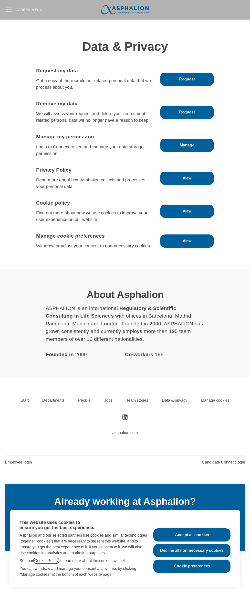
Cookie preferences (192, 566)
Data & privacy (174, 400)
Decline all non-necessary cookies (192, 550)
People (84, 400)
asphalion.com (125, 433)
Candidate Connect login (223, 462)
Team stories (137, 400)
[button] (187, 241)
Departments (53, 400)
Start (25, 400)
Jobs (108, 400)
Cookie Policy (46, 561)
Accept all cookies (192, 535)
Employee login (18, 462)
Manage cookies (215, 400)
